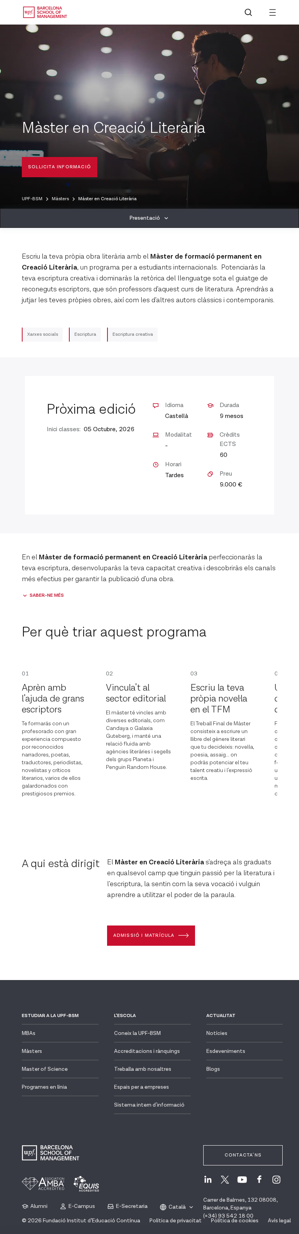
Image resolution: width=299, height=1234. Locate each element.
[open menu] (272, 12)
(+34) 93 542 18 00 (228, 1216)
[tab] (149, 218)
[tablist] (149, 218)
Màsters (60, 199)
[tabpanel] (149, 586)
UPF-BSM (32, 199)
